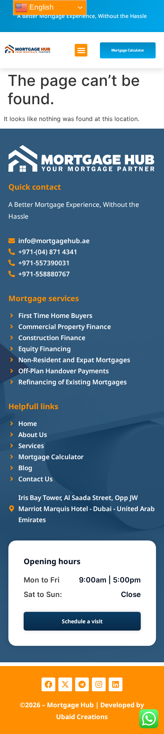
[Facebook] (48, 684)
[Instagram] (99, 684)
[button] (81, 50)
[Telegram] (82, 684)
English (40, 7)
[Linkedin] (115, 684)
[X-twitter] (65, 684)
